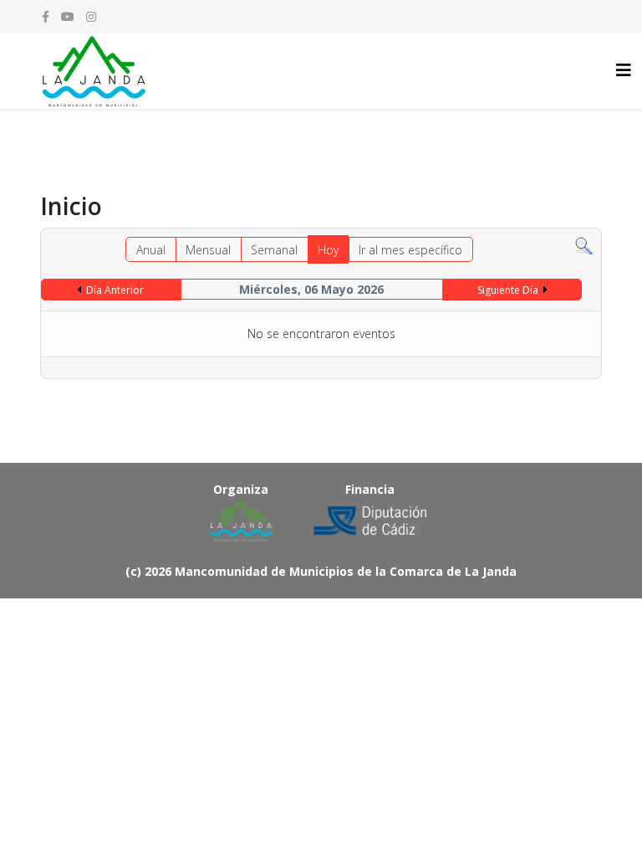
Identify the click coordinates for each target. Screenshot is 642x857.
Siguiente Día (507, 290)
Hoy (328, 250)
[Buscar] (584, 246)
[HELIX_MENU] (623, 69)
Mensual (208, 250)
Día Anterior (115, 290)
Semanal (274, 250)
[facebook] (45, 16)
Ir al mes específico (410, 250)
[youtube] (67, 16)
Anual (151, 250)
